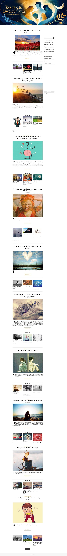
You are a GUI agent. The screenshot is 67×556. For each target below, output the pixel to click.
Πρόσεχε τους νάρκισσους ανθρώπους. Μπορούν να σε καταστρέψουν (27, 491)
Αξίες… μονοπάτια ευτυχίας (27, 440)
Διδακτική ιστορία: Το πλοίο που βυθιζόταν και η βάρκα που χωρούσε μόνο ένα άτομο (49, 56)
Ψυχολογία (30, 135)
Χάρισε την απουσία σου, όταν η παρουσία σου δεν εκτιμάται (37, 392)
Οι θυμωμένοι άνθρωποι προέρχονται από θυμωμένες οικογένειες (16, 130)
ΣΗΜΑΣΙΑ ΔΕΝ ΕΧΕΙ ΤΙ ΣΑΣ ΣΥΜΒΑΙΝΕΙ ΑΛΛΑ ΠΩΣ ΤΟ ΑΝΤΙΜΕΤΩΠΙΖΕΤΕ (17, 70)
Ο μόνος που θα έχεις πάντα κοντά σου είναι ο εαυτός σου (37, 71)
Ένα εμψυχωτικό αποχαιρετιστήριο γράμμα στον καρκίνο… (37, 235)
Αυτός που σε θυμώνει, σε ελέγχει (27, 447)
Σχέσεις (25, 446)
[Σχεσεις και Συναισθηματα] (33, 12)
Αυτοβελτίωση (26, 496)
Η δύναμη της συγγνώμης (17, 488)
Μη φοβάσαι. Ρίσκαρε (16, 181)
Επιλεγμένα (25, 135)
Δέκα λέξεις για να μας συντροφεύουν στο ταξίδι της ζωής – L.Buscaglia (27, 542)
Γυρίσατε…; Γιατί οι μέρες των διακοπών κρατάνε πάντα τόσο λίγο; (48, 44)
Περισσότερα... (27, 58)
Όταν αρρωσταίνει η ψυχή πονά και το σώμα (27, 400)
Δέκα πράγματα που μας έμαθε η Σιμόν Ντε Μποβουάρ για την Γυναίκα (27, 182)
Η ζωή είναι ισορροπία (47, 63)
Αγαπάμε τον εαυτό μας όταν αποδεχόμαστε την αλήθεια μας (37, 543)
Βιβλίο (30, 496)
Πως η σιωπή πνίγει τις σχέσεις (27, 350)
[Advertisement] (49, 77)
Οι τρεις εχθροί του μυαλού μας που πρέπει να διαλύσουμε (27, 124)
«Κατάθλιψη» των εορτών (27, 286)
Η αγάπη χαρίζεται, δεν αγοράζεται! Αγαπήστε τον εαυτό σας (37, 489)
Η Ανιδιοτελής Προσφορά (37, 442)
